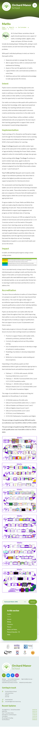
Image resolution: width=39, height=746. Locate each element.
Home (3, 27)
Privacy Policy (13, 680)
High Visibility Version (26, 679)
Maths (12, 29)
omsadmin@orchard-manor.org (13, 701)
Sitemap (4, 679)
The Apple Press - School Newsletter (19, 709)
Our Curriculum (22, 27)
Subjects (4, 29)
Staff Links (19, 711)
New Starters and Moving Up (19, 714)
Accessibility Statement (13, 679)
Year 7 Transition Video (19, 713)
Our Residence (19, 719)
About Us (11, 27)
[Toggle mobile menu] (34, 5)
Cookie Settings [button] (6, 680)
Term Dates (19, 716)
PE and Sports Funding (19, 718)
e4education (28, 682)
